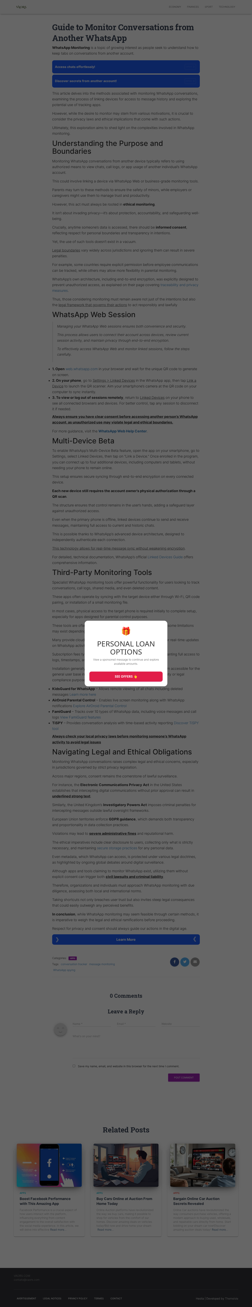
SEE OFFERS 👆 (126, 676)
